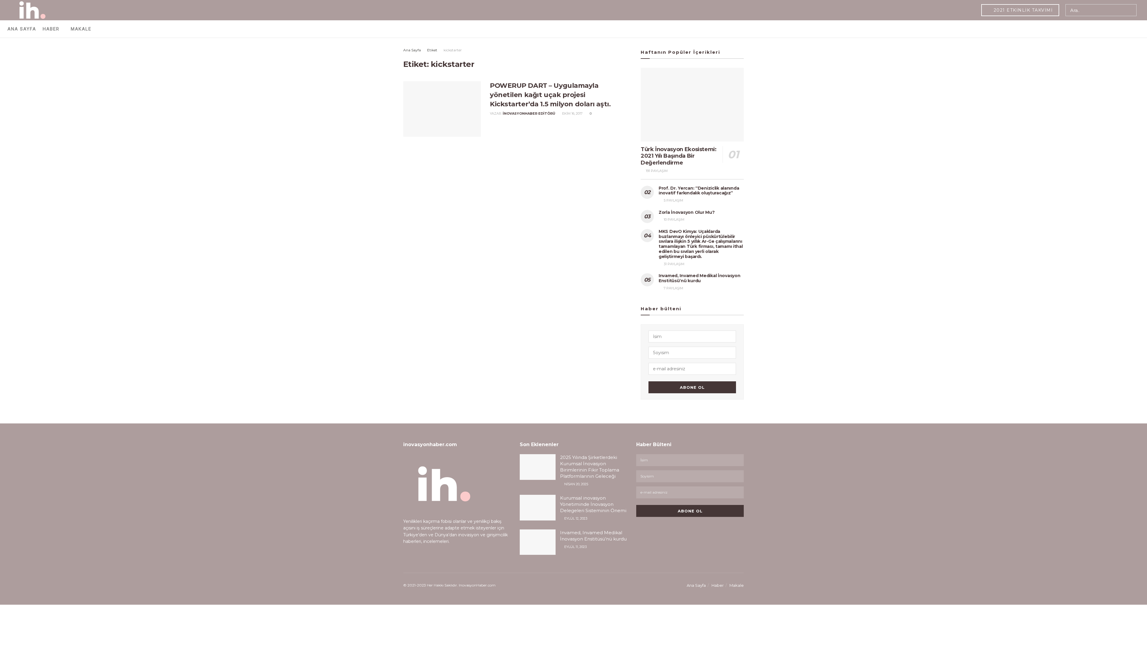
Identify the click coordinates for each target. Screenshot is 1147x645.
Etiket (432, 50)
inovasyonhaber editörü (529, 113)
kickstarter (453, 50)
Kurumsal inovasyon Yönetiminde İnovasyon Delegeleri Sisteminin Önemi (593, 504)
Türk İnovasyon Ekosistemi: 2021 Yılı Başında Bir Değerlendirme (679, 156)
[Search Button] (1131, 10)
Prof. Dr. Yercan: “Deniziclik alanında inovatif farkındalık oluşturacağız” (699, 190)
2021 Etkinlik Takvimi (1022, 10)
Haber (51, 29)
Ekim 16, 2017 (571, 113)
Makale (81, 29)
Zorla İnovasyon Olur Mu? (686, 212)
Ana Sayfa (21, 29)
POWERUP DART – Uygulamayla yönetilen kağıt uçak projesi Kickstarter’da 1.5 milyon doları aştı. (550, 95)
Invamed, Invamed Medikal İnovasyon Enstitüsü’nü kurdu (699, 278)
